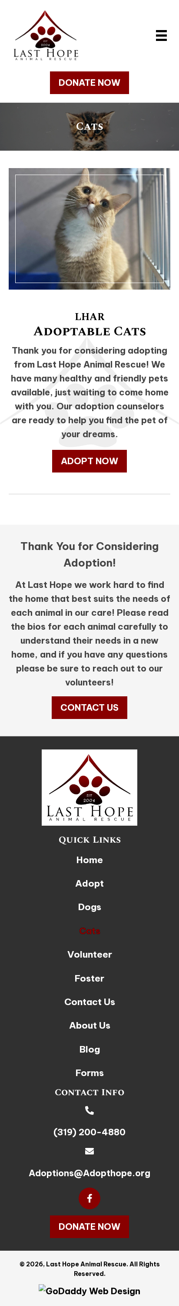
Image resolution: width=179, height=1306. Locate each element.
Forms (90, 1073)
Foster (89, 978)
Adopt (89, 883)
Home (89, 860)
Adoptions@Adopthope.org (89, 1173)
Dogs (89, 907)
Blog (90, 1049)
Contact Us (89, 1002)
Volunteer (89, 954)
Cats (89, 931)
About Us (89, 1025)
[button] (89, 82)
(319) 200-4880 (89, 1132)
